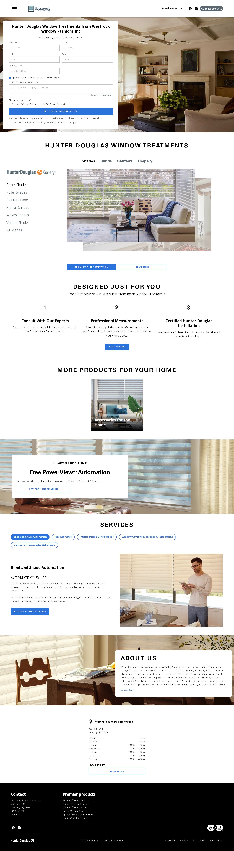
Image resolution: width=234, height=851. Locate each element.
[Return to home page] (66, 9)
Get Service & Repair (56, 104)
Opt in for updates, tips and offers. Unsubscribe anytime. (36, 77)
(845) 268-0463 (97, 765)
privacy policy (96, 118)
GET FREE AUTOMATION (43, 489)
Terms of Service (66, 122)
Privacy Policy (51, 122)
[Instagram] (196, 8)
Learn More (142, 267)
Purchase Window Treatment (26, 104)
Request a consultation (30, 612)
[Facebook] (190, 8)
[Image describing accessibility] (215, 827)
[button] (14, 8)
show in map (117, 771)
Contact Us (117, 347)
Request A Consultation (91, 267)
